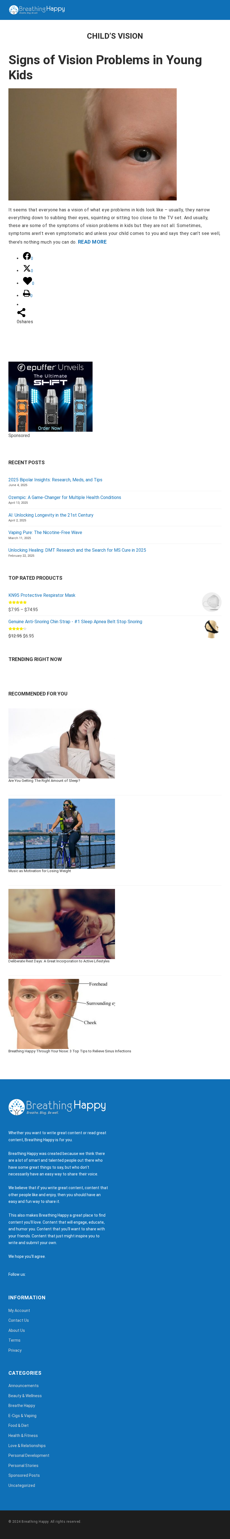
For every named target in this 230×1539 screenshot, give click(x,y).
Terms (14, 1340)
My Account (19, 1310)
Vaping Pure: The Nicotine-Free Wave (45, 532)
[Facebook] (31, 1274)
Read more (92, 242)
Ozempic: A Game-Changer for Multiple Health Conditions (64, 497)
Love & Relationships (27, 1445)
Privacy (15, 1350)
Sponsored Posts (24, 1475)
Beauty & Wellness (25, 1396)
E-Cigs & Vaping (22, 1415)
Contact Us (18, 1320)
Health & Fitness (23, 1435)
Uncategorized (21, 1485)
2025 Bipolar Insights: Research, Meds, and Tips (55, 479)
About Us (16, 1330)
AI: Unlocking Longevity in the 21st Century (50, 515)
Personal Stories (23, 1465)
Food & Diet (18, 1425)
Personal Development (28, 1455)
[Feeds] (37, 1274)
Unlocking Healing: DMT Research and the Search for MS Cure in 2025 (77, 550)
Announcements (23, 1385)
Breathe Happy (21, 1405)
